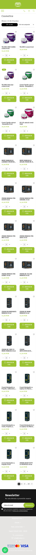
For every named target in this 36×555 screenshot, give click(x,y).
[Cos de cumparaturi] (29, 11)
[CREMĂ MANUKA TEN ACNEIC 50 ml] (9, 264)
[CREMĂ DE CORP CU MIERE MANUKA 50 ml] (9, 340)
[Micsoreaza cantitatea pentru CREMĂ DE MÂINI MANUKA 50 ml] (21, 320)
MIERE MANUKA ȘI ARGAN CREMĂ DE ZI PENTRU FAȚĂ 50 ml (26, 161)
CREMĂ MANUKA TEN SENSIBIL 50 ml (26, 199)
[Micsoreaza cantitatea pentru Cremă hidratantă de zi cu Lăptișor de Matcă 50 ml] (21, 433)
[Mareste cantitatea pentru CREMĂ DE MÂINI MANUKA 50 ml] (27, 320)
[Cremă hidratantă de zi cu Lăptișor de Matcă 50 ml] (27, 416)
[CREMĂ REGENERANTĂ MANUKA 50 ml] (9, 302)
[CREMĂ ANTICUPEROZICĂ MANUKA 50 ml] (27, 340)
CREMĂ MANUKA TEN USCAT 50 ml (8, 199)
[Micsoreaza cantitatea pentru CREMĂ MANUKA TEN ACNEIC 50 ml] (3, 282)
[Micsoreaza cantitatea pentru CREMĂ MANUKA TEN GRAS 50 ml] (21, 244)
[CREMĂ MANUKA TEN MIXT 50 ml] (9, 227)
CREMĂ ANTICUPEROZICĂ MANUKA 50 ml (25, 350)
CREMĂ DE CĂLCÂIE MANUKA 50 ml (26, 274)
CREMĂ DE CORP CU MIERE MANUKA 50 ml (9, 350)
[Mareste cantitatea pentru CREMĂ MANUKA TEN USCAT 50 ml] (9, 206)
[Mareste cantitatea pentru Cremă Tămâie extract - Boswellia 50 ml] (9, 131)
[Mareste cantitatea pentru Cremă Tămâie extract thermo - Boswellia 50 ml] (27, 93)
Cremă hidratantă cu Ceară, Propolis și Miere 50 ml (8, 425)
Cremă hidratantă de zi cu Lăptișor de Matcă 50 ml (27, 425)
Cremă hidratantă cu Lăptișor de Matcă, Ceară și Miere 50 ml (26, 388)
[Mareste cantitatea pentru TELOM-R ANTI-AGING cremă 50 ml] (9, 55)
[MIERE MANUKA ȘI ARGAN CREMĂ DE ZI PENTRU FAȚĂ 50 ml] (27, 151)
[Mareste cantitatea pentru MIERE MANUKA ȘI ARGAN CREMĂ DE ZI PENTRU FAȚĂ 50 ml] (27, 169)
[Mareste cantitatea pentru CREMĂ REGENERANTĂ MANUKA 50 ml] (9, 320)
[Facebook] (16, 541)
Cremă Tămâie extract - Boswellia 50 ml (9, 123)
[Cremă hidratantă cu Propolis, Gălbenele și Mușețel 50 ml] (9, 378)
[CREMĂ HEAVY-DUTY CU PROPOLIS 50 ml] (27, 454)
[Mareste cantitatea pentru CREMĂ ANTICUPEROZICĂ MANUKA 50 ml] (27, 358)
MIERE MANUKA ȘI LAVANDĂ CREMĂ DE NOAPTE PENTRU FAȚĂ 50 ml (9, 161)
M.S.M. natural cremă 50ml (26, 123)
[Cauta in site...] (34, 11)
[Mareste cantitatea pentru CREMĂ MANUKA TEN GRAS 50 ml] (27, 244)
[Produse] (2, 11)
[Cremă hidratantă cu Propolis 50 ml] (9, 454)
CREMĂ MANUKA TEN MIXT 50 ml (8, 236)
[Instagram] (19, 541)
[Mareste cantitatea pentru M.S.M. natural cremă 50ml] (27, 131)
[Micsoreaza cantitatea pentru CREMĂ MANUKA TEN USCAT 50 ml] (3, 206)
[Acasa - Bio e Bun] (18, 4)
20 (29, 484)
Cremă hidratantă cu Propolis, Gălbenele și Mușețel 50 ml (9, 388)
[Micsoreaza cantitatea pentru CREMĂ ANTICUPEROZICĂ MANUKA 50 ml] (21, 358)
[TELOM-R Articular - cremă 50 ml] (9, 75)
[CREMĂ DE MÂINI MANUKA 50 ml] (27, 302)
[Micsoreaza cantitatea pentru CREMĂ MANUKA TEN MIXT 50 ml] (3, 244)
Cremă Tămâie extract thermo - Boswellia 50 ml (27, 85)
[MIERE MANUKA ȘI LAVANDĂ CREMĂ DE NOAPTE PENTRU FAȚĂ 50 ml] (9, 151)
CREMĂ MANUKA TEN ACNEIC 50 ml (8, 274)
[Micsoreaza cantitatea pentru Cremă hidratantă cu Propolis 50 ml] (3, 471)
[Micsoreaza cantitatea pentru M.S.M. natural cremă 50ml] (21, 131)
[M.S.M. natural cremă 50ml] (27, 113)
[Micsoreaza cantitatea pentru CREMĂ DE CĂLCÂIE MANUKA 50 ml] (21, 282)
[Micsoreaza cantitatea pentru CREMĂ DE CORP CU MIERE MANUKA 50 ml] (3, 358)
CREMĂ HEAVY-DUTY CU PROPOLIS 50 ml (26, 463)
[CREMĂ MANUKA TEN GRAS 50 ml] (27, 227)
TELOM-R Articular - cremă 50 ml (8, 85)
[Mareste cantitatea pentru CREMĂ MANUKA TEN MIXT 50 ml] (9, 244)
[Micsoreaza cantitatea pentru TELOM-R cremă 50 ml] (21, 55)
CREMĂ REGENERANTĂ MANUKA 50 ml (9, 312)
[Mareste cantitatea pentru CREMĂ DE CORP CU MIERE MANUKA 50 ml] (9, 358)
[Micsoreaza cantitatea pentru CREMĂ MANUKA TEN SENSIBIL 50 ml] (21, 206)
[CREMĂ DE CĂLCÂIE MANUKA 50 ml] (27, 264)
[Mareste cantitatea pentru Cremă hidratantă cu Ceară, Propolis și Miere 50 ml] (9, 433)
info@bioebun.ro (19, 538)
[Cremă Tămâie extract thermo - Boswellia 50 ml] (27, 75)
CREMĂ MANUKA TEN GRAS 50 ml (26, 236)
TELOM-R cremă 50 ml (27, 47)
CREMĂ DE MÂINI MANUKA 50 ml (25, 312)
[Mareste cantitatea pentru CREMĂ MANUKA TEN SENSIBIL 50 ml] (27, 206)
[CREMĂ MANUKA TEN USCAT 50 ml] (9, 189)
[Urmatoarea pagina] (31, 484)
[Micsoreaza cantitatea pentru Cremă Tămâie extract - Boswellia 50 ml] (3, 131)
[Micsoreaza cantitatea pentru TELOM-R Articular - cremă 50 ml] (3, 93)
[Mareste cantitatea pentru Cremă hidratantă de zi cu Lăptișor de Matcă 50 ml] (27, 433)
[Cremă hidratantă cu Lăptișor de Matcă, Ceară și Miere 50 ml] (27, 378)
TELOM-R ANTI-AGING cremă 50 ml (9, 47)
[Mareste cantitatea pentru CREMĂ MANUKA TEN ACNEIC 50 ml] (9, 282)
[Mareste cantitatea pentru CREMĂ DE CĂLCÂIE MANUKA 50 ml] (27, 282)
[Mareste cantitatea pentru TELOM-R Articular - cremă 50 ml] (9, 93)
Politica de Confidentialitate (20, 511)
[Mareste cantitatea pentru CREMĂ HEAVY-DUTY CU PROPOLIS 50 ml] (27, 471)
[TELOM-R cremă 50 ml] (27, 38)
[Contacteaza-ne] (24, 11)
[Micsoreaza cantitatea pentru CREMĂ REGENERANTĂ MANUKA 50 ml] (3, 320)
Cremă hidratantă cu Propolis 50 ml (8, 463)
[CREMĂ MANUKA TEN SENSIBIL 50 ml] (27, 189)
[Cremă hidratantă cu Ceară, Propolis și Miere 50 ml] (9, 416)
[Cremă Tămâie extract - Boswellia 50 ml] (9, 113)
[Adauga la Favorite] (15, 32)
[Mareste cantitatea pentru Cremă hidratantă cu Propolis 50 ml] (9, 471)
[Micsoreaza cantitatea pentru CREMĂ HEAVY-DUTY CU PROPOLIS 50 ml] (21, 471)
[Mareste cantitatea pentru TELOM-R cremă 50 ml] (27, 55)
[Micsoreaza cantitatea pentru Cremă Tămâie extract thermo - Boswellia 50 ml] (21, 93)
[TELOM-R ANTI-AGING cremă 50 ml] (9, 38)
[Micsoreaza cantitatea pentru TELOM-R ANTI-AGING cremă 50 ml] (3, 55)
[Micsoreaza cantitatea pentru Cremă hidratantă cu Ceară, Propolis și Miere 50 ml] (3, 433)
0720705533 (19, 535)
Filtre (10, 24)
